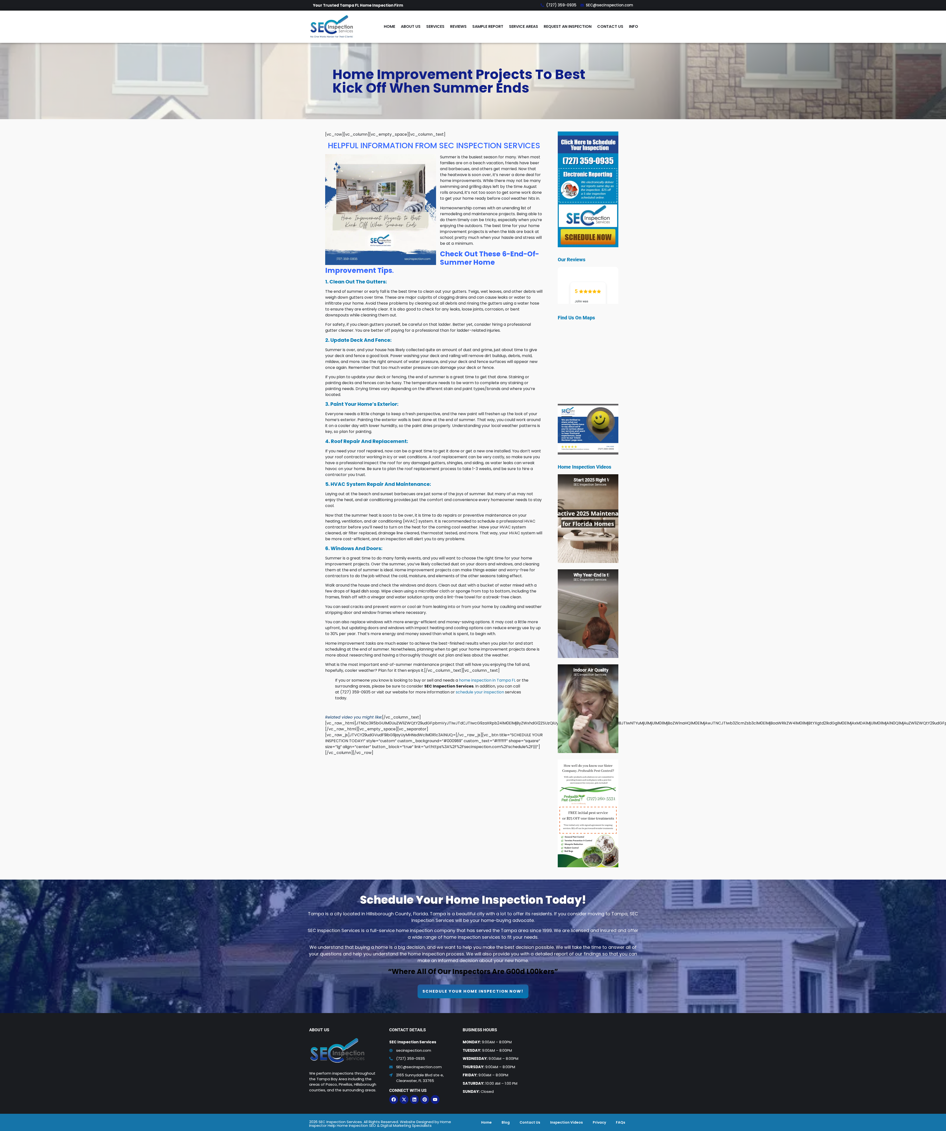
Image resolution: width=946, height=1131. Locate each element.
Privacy (599, 1122)
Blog (506, 1122)
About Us (411, 26)
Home (389, 26)
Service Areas (523, 26)
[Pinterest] (424, 1099)
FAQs (620, 1122)
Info (633, 26)
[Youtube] (435, 1099)
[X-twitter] (404, 1099)
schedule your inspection (480, 692)
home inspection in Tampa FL (487, 680)
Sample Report (487, 26)
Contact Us (610, 26)
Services (435, 26)
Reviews (458, 26)
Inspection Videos (566, 1122)
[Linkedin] (414, 1099)
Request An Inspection (567, 26)
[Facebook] (393, 1099)
